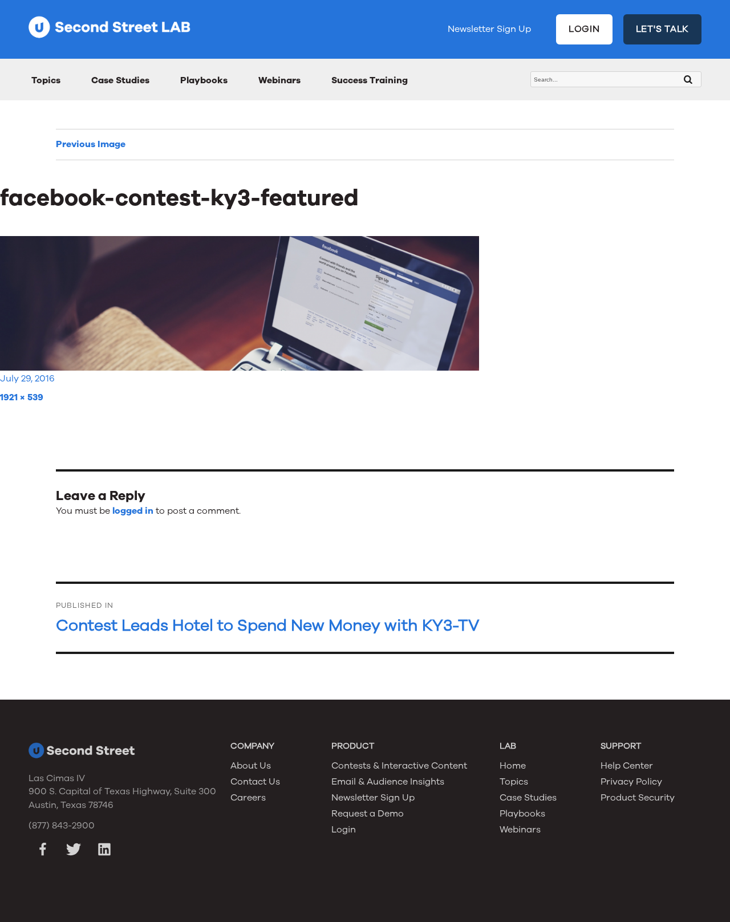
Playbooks (204, 80)
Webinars (279, 80)
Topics (45, 80)
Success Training (369, 80)
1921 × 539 (21, 397)
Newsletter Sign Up (489, 29)
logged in (132, 511)
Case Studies (120, 80)
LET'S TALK (663, 29)
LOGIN (584, 29)
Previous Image (90, 144)
